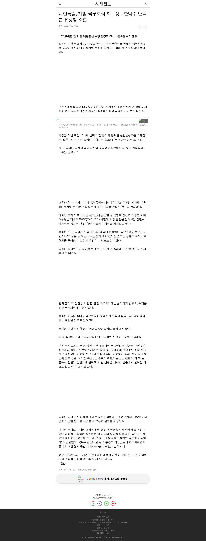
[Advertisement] (103, 79)
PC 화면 (103, 512)
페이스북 (99, 503)
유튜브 (113, 503)
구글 (93, 503)
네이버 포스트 (106, 503)
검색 (146, 3)
